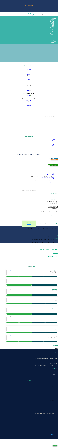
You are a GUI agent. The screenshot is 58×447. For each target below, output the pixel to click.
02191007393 (51, 434)
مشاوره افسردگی (52, 26)
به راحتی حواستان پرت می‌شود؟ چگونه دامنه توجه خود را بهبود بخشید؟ (46, 178)
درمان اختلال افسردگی (52, 31)
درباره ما (55, 41)
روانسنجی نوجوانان (52, 182)
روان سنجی (54, 36)
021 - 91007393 (53, 158)
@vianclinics (53, 159)
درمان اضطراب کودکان (52, 32)
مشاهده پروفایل (44, 303)
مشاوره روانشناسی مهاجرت (51, 28)
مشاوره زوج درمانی (52, 23)
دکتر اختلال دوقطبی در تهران (51, 30)
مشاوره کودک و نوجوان (29, 70)
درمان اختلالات (54, 175)
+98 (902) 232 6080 (52, 164)
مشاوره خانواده (29, 85)
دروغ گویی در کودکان (52, 35)
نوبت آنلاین (19, 303)
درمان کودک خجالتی (52, 34)
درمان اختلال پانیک (52, 29)
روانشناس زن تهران (51, 20)
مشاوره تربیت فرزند (52, 24)
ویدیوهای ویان (54, 373)
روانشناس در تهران (52, 19)
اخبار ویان (54, 372)
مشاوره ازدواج (53, 22)
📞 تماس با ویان (55, 445)
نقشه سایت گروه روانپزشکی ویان (52, 374)
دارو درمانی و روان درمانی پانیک (51, 174)
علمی (51, 175)
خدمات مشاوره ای (54, 18)
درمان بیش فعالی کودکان (52, 33)
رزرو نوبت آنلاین (52, 40)
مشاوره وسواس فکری (52, 27)
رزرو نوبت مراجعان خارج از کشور (30, 13)
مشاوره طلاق (53, 25)
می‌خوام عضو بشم (29, 224)
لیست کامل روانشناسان (55, 345)
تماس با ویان (54, 371)
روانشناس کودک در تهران (52, 21)
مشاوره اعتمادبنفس (29, 106)
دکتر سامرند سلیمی (52, 42)
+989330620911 (53, 165)
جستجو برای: (42, 14)
